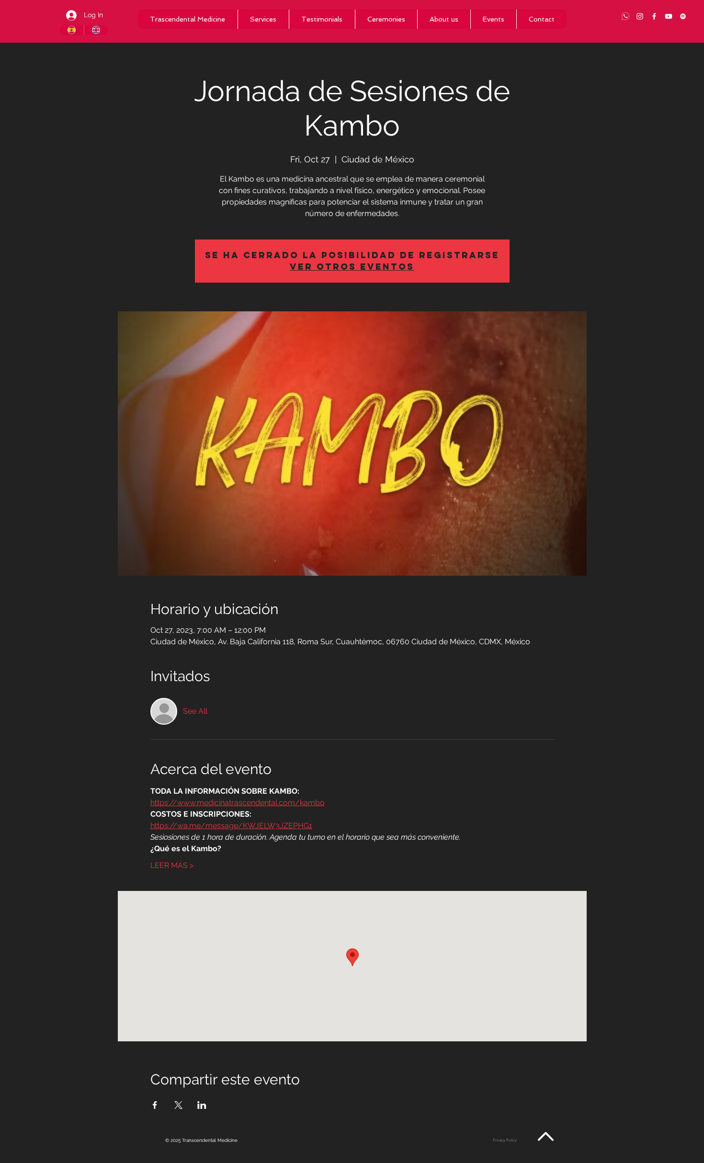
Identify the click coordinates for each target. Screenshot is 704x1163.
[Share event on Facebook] (154, 1105)
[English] (96, 30)
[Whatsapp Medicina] (625, 16)
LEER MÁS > (171, 865)
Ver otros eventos (352, 266)
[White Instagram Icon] (640, 16)
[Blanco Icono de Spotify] (683, 16)
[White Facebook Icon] (654, 16)
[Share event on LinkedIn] (201, 1105)
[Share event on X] (178, 1105)
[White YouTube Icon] (668, 16)
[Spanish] (72, 30)
